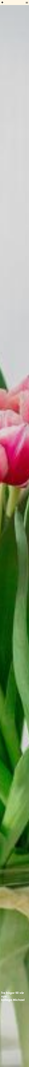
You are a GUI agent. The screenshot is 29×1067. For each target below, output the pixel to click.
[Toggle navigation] (27, 3)
